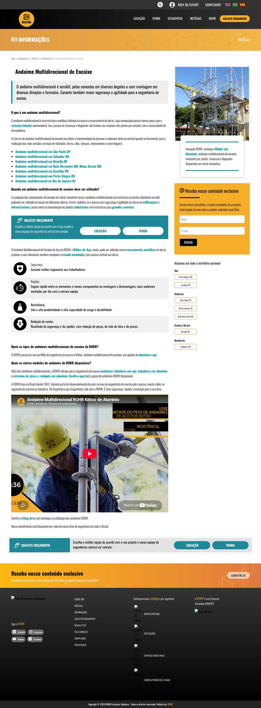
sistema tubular (21, 125)
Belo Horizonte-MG (186, 316)
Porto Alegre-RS (185, 277)
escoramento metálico (140, 249)
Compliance (213, 4)
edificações (150, 202)
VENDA (143, 230)
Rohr (212, 18)
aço (154, 354)
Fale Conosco (81, 632)
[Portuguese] (235, 5)
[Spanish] (242, 5)
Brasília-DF (185, 331)
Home (13, 59)
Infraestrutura (152, 614)
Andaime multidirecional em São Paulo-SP (42, 151)
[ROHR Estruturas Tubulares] (26, 18)
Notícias (195, 18)
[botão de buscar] (160, 5)
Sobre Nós (79, 599)
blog (26, 518)
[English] (228, 5)
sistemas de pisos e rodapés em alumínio (40, 375)
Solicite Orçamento (235, 19)
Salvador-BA (185, 346)
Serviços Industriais (154, 655)
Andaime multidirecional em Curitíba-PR (42, 171)
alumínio (144, 354)
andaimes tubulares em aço (119, 371)
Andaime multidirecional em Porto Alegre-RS (45, 176)
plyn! (170, 703)
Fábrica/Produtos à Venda (157, 680)
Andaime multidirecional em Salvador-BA (42, 156)
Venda (156, 18)
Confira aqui (77, 375)
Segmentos (175, 18)
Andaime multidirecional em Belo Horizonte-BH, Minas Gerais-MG (58, 166)
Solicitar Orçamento (84, 618)
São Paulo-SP (185, 300)
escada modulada (73, 254)
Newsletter (80, 625)
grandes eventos (123, 207)
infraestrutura (20, 207)
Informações (46, 58)
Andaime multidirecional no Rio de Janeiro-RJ (45, 180)
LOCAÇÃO (100, 230)
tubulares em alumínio (152, 371)
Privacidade (80, 645)
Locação (139, 18)
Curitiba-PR (185, 285)
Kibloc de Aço (82, 249)
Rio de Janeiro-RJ (185, 308)
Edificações (150, 633)
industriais (81, 207)
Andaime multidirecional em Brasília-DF (41, 161)
